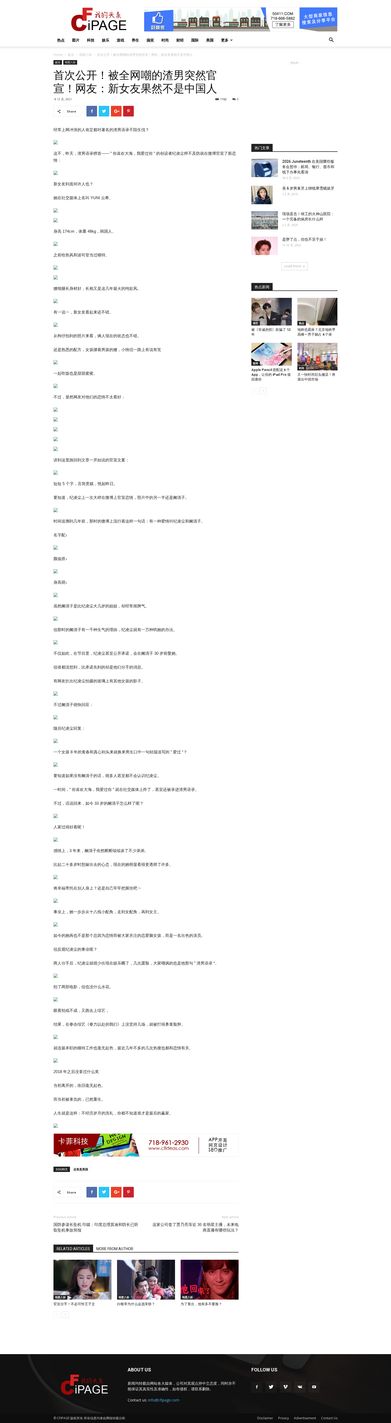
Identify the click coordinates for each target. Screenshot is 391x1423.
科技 (90, 40)
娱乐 (105, 40)
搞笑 (150, 40)
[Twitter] (271, 1387)
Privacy (283, 1418)
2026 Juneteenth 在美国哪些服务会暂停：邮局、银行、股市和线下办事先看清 (308, 166)
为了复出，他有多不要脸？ (201, 1304)
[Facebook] (256, 1387)
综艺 (255, 323)
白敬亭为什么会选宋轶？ (136, 1304)
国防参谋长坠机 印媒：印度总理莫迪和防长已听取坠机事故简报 (95, 1227)
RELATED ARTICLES (73, 1249)
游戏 (120, 40)
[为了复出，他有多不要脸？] (210, 1280)
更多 (224, 40)
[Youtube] (314, 1387)
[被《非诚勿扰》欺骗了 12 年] (271, 312)
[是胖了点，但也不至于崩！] (264, 246)
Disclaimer (265, 1418)
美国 (210, 40)
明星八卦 (85, 54)
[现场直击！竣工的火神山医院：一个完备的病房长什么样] (264, 220)
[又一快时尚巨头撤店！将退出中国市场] (317, 356)
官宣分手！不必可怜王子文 (74, 1304)
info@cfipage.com (163, 1400)
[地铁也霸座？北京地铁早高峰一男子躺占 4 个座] (317, 312)
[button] (331, 40)
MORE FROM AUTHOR (114, 1249)
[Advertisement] (294, 99)
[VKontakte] (299, 1387)
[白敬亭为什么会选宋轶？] (146, 1280)
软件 (255, 363)
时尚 (165, 40)
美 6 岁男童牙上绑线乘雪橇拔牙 (308, 188)
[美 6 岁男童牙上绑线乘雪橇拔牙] (262, 195)
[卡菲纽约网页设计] (146, 1145)
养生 (135, 40)
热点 (61, 40)
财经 (180, 40)
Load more (292, 266)
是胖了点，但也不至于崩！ (304, 239)
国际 (195, 40)
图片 (76, 40)
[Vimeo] (285, 1387)
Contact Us (329, 1418)
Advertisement (305, 1418)
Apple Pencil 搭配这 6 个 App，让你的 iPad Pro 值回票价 (271, 374)
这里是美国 (80, 1169)
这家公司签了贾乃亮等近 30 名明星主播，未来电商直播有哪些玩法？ (195, 1227)
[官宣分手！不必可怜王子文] (82, 1280)
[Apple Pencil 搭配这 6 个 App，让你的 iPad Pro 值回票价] (271, 354)
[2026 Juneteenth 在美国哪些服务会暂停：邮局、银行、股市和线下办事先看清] (264, 168)
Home (58, 54)
